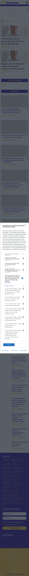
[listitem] (14, 254)
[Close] (25, 225)
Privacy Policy (23, 350)
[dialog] (14, 288)
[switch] (23, 258)
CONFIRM (9, 344)
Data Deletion (5, 350)
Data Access (14, 350)
